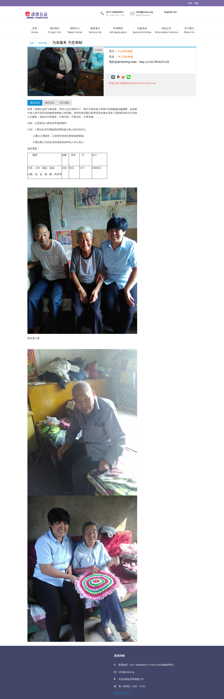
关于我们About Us (189, 30)
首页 (32, 42)
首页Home (34, 30)
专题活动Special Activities (142, 30)
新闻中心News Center (75, 30)
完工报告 (64, 102)
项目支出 (50, 102)
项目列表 (42, 42)
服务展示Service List (95, 30)
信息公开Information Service (166, 30)
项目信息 (35, 102)
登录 (190, 3)
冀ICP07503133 (122, 693)
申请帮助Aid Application (118, 30)
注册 (196, 3)
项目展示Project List (54, 30)
